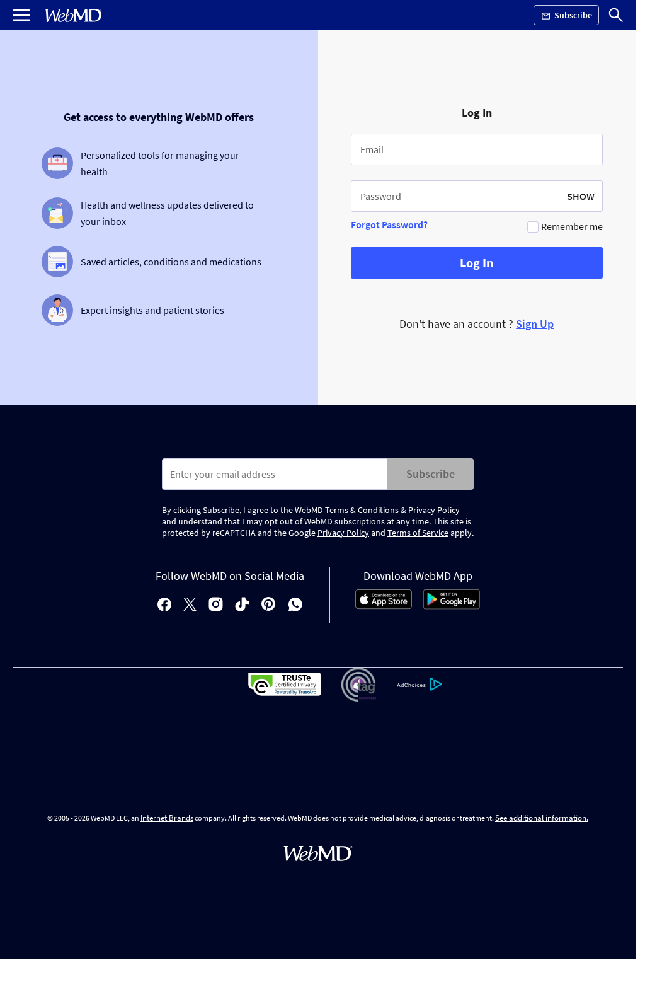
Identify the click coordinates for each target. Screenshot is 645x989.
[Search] (616, 15)
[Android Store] (451, 605)
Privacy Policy (433, 510)
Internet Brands (166, 818)
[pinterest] (268, 605)
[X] (190, 605)
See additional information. (541, 818)
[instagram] (215, 605)
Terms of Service (417, 532)
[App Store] (383, 605)
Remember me (572, 226)
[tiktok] (242, 605)
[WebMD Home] (73, 15)
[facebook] (164, 605)
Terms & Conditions (363, 510)
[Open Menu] (21, 15)
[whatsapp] (295, 605)
